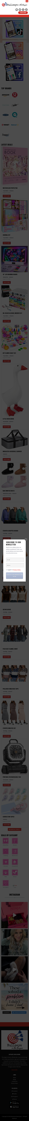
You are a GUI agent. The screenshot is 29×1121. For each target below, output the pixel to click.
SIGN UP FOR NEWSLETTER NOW (14, 575)
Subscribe (23, 12)
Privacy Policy (17, 570)
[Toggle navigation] (27, 1)
